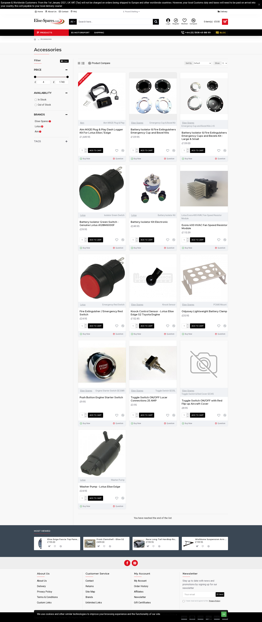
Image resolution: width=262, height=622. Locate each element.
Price (37, 69)
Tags (37, 141)
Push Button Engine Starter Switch (101, 397)
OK (224, 614)
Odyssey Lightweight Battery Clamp (204, 311)
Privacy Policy (168, 614)
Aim (82, 123)
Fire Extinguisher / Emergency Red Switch (101, 313)
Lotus (83, 215)
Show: (217, 63)
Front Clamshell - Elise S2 (110, 539)
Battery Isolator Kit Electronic (149, 222)
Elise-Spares (137, 123)
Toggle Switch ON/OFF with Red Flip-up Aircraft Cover (202, 402)
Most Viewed (42, 531)
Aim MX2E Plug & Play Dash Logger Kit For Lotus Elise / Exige (101, 131)
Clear (65, 61)
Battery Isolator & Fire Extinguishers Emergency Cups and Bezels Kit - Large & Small (204, 136)
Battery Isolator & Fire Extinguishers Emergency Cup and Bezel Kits (153, 131)
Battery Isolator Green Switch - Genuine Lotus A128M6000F (99, 224)
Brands (39, 114)
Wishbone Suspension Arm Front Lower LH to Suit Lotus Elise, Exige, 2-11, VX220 (211, 539)
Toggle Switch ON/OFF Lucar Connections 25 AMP (149, 399)
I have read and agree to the (203, 601)
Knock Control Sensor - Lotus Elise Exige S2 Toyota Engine (152, 313)
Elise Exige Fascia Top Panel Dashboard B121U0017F (63, 539)
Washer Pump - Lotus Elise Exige (100, 486)
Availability (42, 93)
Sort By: (189, 63)
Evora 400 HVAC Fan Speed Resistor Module (204, 227)
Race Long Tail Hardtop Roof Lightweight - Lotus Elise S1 (162, 539)
